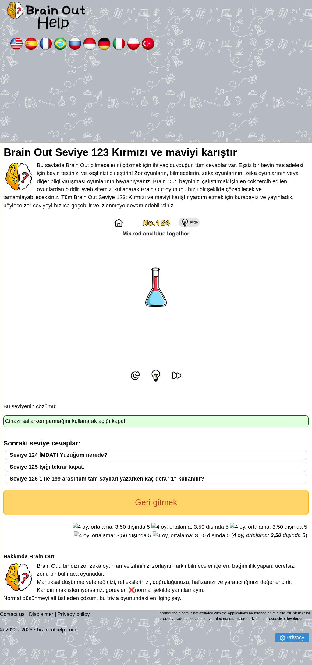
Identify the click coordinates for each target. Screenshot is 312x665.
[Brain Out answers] (16, 43)
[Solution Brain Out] (45, 43)
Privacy (295, 638)
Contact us (12, 614)
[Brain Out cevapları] (148, 43)
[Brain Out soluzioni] (119, 43)
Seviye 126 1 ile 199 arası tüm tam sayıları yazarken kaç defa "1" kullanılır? (107, 479)
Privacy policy (74, 614)
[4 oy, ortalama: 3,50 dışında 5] (111, 527)
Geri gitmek (156, 502)
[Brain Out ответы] (75, 43)
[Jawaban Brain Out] (89, 43)
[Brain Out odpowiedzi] (133, 43)
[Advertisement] (156, 96)
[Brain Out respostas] (60, 43)
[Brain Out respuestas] (31, 43)
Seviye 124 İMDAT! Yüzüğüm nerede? (58, 455)
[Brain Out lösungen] (104, 43)
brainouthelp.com (56, 630)
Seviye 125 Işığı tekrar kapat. (47, 467)
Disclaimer (41, 614)
